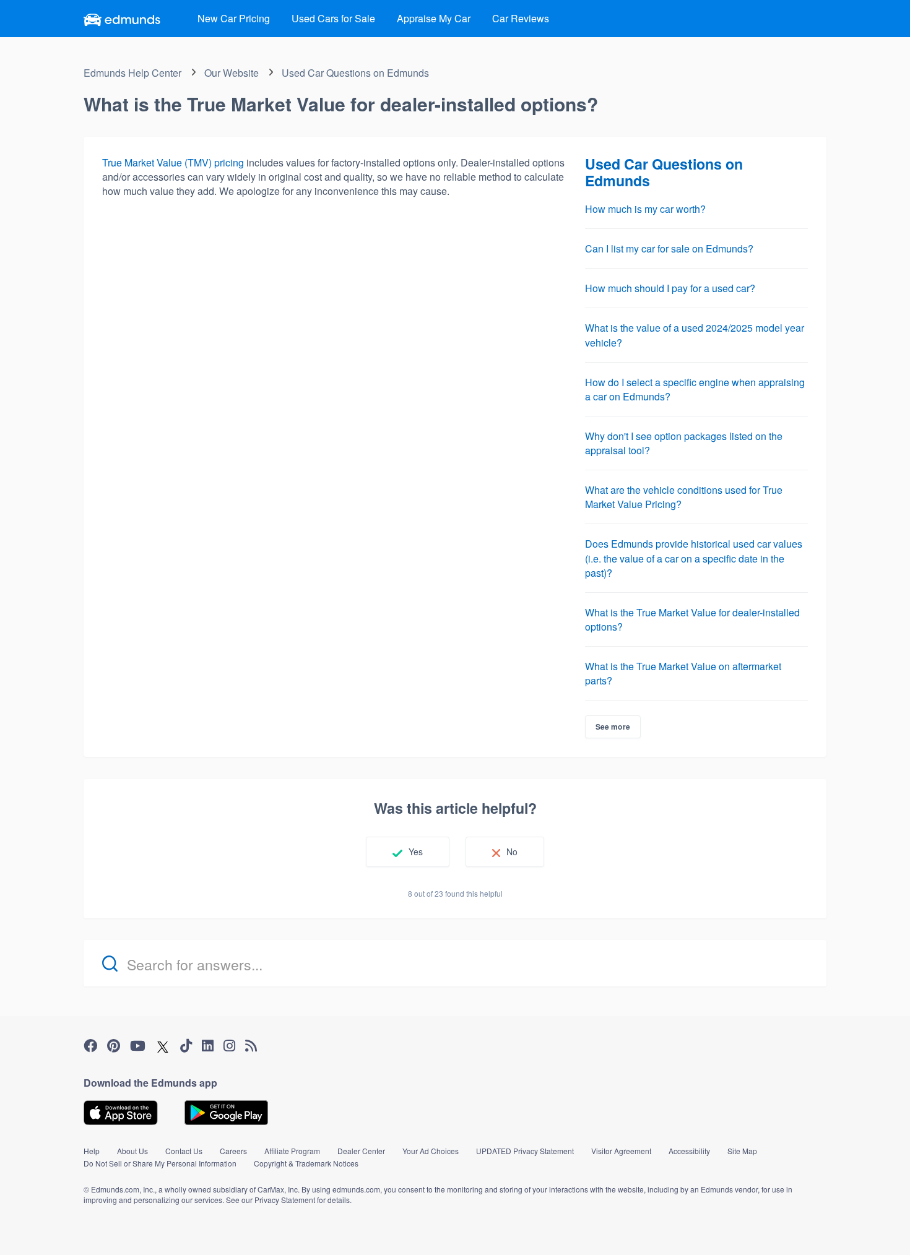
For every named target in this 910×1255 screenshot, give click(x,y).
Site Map (742, 1150)
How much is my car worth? (645, 209)
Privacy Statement (284, 1199)
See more (613, 726)
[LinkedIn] (208, 1046)
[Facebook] (90, 1046)
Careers (233, 1150)
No (512, 851)
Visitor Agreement (621, 1150)
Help (92, 1150)
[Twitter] (162, 1046)
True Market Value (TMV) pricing (174, 162)
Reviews (520, 18)
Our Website (231, 73)
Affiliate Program (292, 1150)
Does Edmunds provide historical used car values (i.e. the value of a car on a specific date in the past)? (693, 558)
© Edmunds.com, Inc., (120, 1189)
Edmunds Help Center (132, 73)
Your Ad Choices (430, 1150)
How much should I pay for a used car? (670, 288)
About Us (132, 1150)
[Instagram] (229, 1046)
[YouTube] (137, 1046)
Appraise (433, 18)
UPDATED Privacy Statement (525, 1150)
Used (333, 18)
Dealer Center (361, 1150)
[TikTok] (186, 1046)
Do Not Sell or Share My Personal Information (160, 1163)
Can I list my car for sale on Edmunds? (669, 248)
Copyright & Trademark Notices (306, 1163)
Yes (416, 851)
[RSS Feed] (251, 1046)
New (233, 18)
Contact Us (183, 1150)
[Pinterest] (113, 1046)
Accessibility (689, 1150)
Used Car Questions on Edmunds (355, 73)
